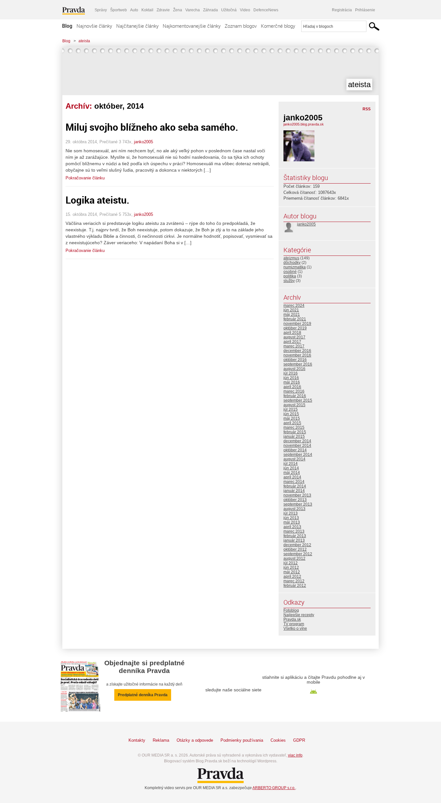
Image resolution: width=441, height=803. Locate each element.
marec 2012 (293, 581)
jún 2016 (291, 378)
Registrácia (342, 10)
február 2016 (294, 396)
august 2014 (294, 459)
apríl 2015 (292, 423)
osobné (290, 271)
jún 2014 (291, 468)
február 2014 (294, 486)
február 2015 (294, 432)
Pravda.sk (292, 619)
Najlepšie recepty (298, 615)
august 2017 (294, 337)
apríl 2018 (292, 332)
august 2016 (294, 368)
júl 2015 (290, 409)
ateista (84, 41)
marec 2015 (293, 427)
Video (245, 10)
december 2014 (297, 441)
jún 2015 (291, 414)
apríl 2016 (292, 387)
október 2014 (295, 450)
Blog (67, 25)
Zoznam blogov (241, 26)
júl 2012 (290, 563)
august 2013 (294, 509)
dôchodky (292, 262)
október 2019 (295, 328)
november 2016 (297, 355)
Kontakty (136, 740)
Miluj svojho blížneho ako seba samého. (152, 127)
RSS (367, 109)
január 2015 (294, 436)
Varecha (192, 10)
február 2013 (294, 536)
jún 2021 (291, 310)
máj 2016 (291, 382)
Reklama (161, 740)
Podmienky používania (242, 740)
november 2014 (297, 445)
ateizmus (291, 258)
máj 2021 (291, 314)
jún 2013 (291, 518)
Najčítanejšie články (137, 26)
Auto (134, 10)
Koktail (147, 10)
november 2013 (297, 495)
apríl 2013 (292, 527)
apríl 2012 (292, 576)
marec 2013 (293, 531)
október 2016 (295, 359)
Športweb (118, 10)
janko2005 (143, 141)
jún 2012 (291, 567)
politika (289, 276)
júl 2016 (290, 373)
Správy (101, 10)
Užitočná (229, 10)
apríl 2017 (292, 341)
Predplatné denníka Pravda (143, 695)
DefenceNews (265, 10)
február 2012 (294, 585)
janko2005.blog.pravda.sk (303, 124)
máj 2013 (291, 522)
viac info (295, 755)
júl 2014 (290, 463)
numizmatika (294, 267)
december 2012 (297, 545)
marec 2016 (293, 391)
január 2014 (294, 490)
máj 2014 (291, 472)
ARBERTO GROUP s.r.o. (273, 788)
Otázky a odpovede (195, 740)
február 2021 (294, 319)
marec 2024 (293, 305)
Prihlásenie (365, 10)
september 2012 (297, 554)
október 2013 (295, 499)
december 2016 (297, 350)
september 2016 (297, 364)
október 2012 (295, 549)
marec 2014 (293, 481)
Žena (177, 10)
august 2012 (294, 558)
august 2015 (294, 405)
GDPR (299, 740)
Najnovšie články (94, 26)
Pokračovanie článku (85, 178)
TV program (293, 624)
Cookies (278, 740)
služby (289, 280)
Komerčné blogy (278, 26)
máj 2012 (291, 572)
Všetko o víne (295, 628)
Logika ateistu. (97, 199)
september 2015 (297, 400)
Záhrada (210, 10)
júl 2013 (290, 513)
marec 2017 (293, 346)
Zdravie (163, 10)
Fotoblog (291, 610)
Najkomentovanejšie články (192, 26)
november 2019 (297, 323)
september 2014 (297, 454)
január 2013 (294, 540)
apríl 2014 (292, 477)
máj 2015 (291, 418)
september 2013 (297, 504)
